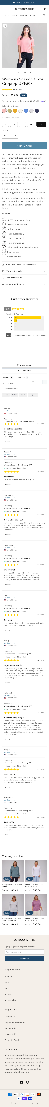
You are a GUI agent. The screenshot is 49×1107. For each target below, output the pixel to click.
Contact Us (10, 1016)
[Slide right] (30, 72)
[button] (3, 9)
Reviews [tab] (6, 377)
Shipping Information (15, 1022)
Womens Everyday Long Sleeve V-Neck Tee (11, 919)
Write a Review (25, 365)
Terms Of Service (13, 1040)
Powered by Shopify (32, 1103)
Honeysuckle (15, 111)
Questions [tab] (21, 377)
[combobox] (24, 15)
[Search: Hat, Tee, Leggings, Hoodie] (44, 15)
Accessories (10, 1000)
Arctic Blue (37, 111)
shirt (6, 395)
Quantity (6, 130)
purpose (33, 395)
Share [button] (9, 441)
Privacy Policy (11, 1034)
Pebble (31, 111)
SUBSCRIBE (24, 958)
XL (31, 124)
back (23, 395)
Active (8, 994)
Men (7, 982)
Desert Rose (4, 111)
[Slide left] (18, 72)
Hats (7, 988)
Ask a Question (25, 371)
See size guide (13, 118)
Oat (20, 111)
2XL (41, 124)
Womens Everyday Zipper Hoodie (12, 885)
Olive (10, 111)
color (14, 395)
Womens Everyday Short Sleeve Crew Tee (34, 919)
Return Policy (11, 1028)
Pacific (26, 111)
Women (8, 976)
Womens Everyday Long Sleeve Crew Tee (34, 885)
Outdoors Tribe (21, 1103)
